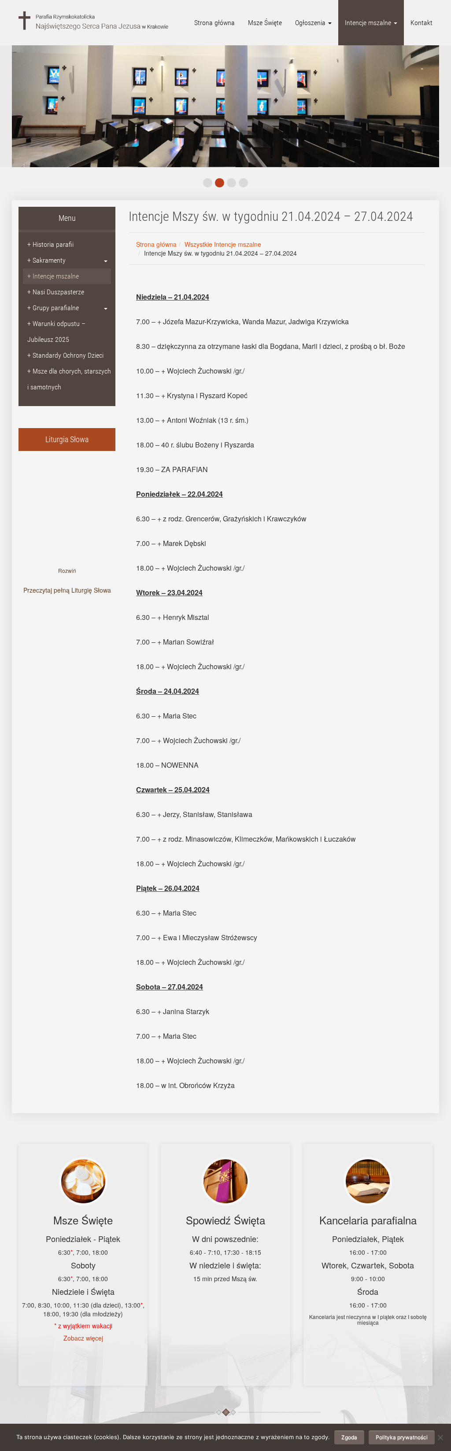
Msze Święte (265, 22)
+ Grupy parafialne (53, 308)
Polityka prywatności (402, 1437)
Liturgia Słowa (67, 439)
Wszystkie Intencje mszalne (223, 244)
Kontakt (421, 22)
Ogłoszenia (311, 22)
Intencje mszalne (369, 22)
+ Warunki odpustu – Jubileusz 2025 (56, 331)
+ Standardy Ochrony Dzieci (65, 355)
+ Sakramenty (46, 260)
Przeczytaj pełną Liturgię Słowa (67, 590)
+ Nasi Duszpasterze (55, 292)
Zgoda (349, 1437)
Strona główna (214, 22)
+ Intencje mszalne (53, 276)
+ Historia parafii (50, 244)
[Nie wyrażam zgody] (440, 1437)
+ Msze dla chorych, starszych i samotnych (69, 379)
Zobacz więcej (83, 1338)
